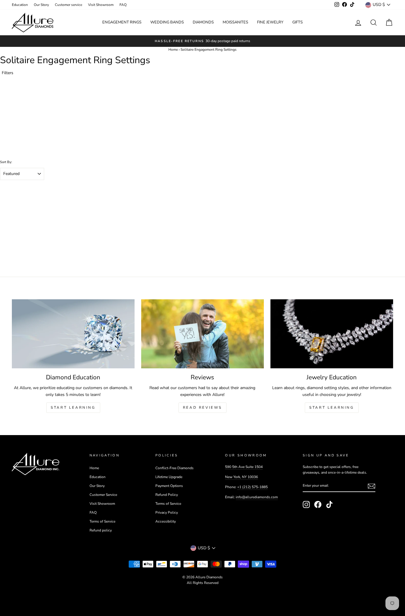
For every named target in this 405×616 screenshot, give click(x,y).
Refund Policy (166, 494)
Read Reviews (202, 407)
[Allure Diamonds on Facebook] (317, 504)
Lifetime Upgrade (168, 477)
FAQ (123, 4)
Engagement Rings (121, 22)
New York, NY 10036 (241, 477)
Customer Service (103, 494)
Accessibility (165, 521)
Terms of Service (102, 521)
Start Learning (73, 407)
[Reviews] (202, 333)
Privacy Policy (166, 512)
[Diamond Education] (73, 333)
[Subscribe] (371, 486)
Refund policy (101, 530)
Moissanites (235, 22)
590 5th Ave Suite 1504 (244, 466)
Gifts (297, 22)
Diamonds (203, 22)
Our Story (41, 4)
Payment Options (169, 485)
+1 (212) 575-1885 (252, 487)
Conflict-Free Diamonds (174, 468)
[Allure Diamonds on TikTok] (329, 504)
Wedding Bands (167, 22)
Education (20, 4)
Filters (7, 73)
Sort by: (6, 162)
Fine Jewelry (270, 22)
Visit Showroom (101, 4)
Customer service (68, 4)
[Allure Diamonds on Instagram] (306, 504)
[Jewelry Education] (331, 333)
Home (173, 49)
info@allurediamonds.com (257, 497)
